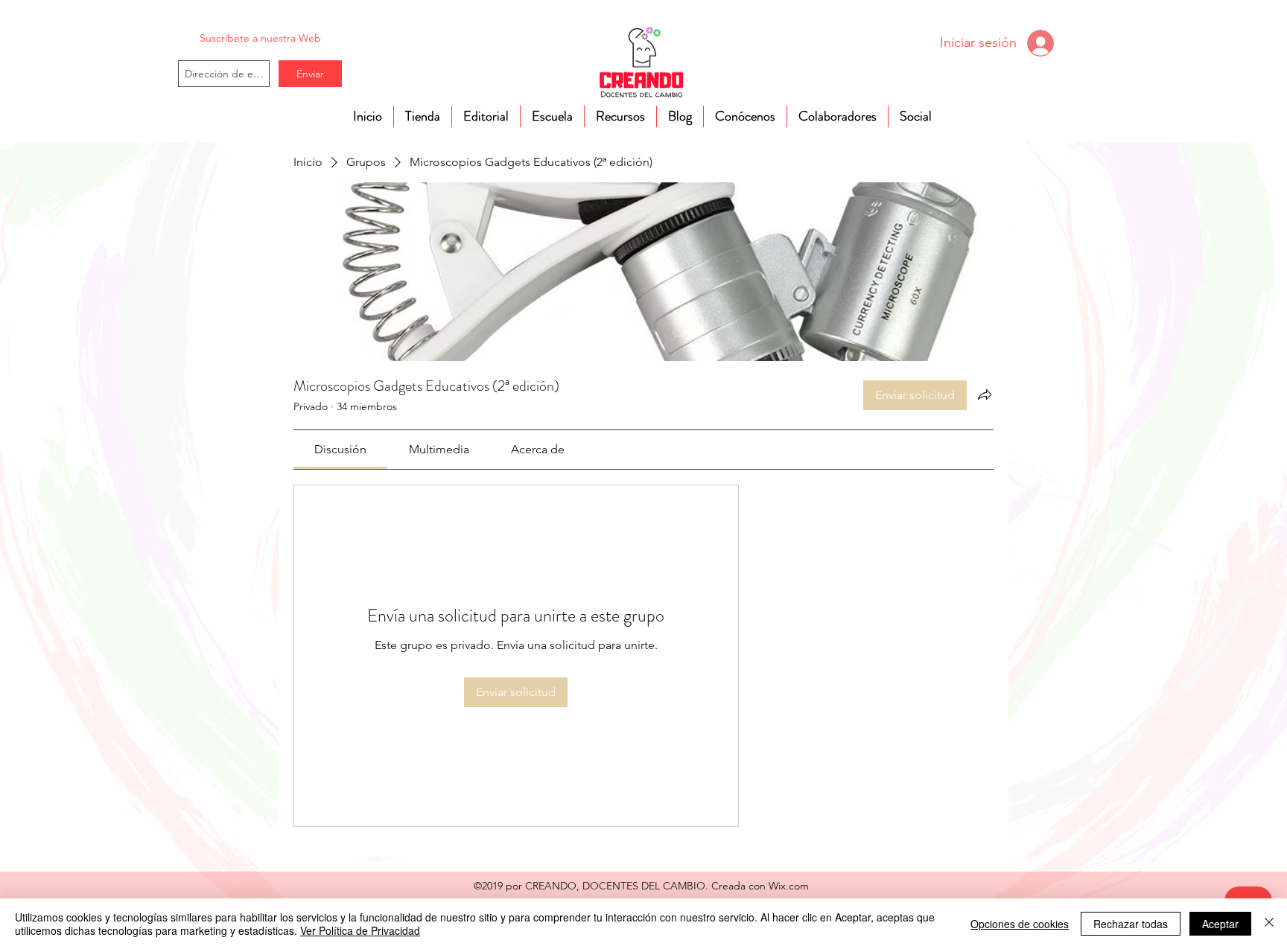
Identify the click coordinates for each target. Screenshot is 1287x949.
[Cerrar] (1269, 923)
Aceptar (1220, 923)
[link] (340, 449)
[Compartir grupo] (985, 394)
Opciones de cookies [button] (1019, 923)
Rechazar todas (1130, 923)
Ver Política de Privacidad (360, 930)
